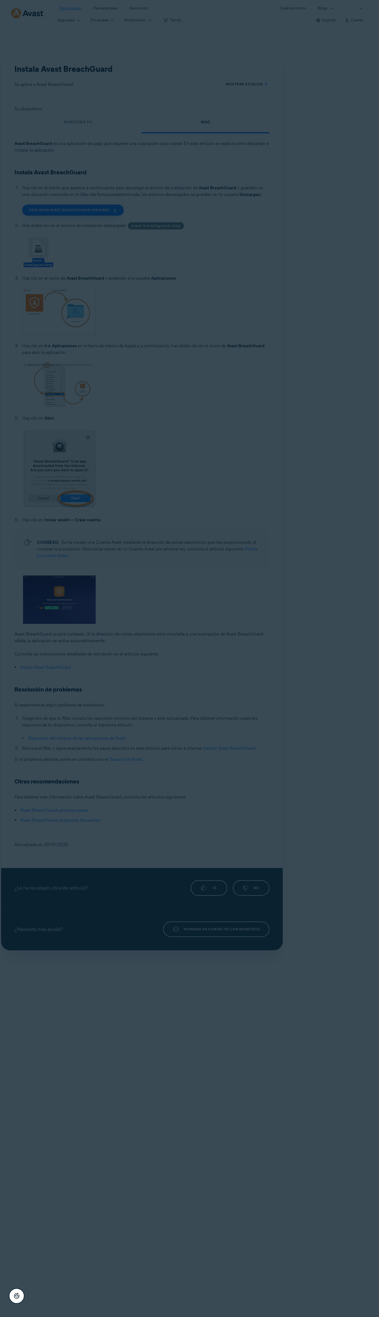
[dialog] (189, 658)
